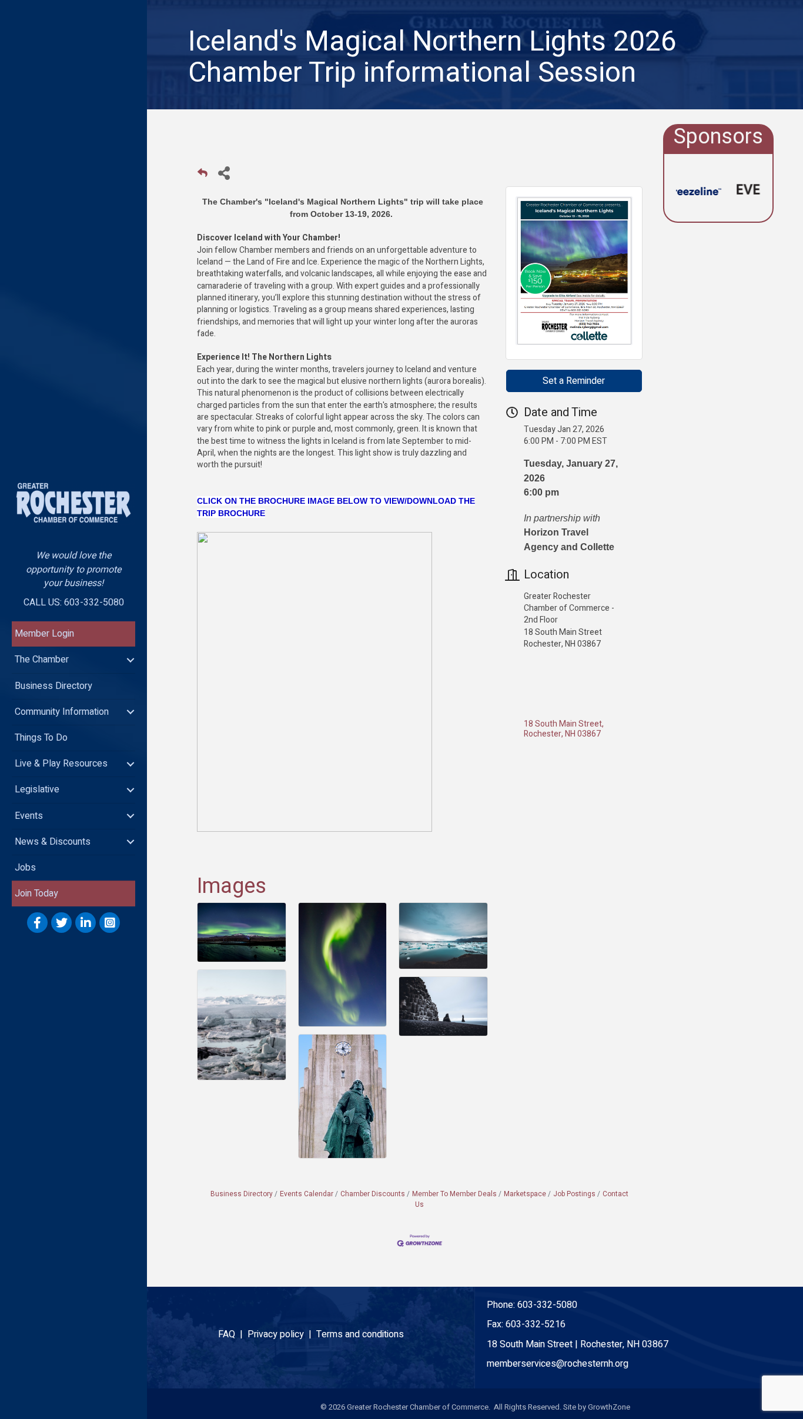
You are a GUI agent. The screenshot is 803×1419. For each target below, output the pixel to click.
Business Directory (53, 686)
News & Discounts (53, 842)
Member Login (44, 634)
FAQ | (232, 1334)
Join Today (36, 893)
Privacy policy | (281, 1334)
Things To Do (41, 738)
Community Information (62, 712)
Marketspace (525, 1194)
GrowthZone (609, 1407)
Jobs (25, 868)
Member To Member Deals (454, 1194)
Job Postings (574, 1194)
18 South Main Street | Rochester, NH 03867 (577, 1344)
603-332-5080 (547, 1305)
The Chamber (42, 659)
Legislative (37, 789)
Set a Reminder (574, 381)
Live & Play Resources (61, 764)
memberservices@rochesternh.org (557, 1364)
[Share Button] (223, 172)
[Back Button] (203, 176)
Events (29, 816)
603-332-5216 (536, 1324)
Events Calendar (306, 1194)
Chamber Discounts (372, 1194)
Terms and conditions (360, 1334)
